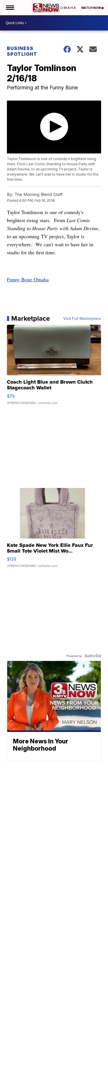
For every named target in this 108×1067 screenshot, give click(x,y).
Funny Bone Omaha (28, 279)
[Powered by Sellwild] (92, 656)
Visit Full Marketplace (82, 318)
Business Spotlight (22, 51)
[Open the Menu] (9, 7)
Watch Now (91, 7)
